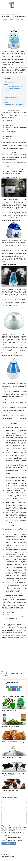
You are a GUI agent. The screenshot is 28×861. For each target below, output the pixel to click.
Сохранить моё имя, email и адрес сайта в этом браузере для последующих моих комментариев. (12, 834)
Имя (2, 800)
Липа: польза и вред (9, 710)
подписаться (4, 840)
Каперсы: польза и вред (10, 726)
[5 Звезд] (4, 673)
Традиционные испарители (15, 88)
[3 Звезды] (16, 672)
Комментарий (4, 809)
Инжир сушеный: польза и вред (13, 742)
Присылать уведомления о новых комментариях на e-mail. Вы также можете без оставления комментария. (12, 839)
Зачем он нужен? (9, 81)
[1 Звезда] (4, 672)
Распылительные (12, 92)
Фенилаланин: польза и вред (12, 757)
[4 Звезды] (22, 672)
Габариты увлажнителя (11, 97)
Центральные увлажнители (15, 86)
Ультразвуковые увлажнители (15, 95)
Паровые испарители (13, 90)
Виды (6, 84)
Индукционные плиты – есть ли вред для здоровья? (13, 774)
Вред (6, 102)
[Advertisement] (14, 655)
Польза (7, 99)
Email (3, 804)
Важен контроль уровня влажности (14, 104)
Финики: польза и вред (10, 790)
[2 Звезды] (10, 672)
